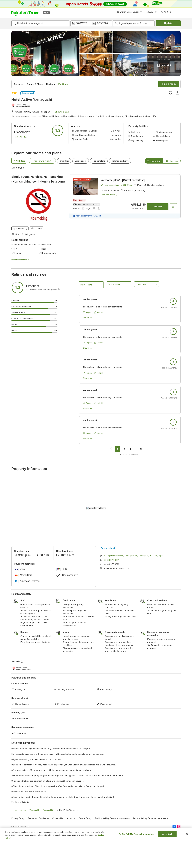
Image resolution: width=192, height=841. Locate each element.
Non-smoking (99, 161)
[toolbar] (91, 23)
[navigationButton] (111, 449)
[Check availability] (173, 206)
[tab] (154, 161)
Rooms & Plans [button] (35, 84)
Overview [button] (18, 84)
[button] (25, 13)
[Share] (178, 93)
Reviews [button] (50, 84)
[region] (96, 834)
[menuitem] (130, 12)
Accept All (167, 834)
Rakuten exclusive (120, 161)
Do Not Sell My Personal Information (150, 818)
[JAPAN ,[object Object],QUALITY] (21, 105)
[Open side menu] (178, 12)
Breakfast (64, 161)
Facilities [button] (63, 84)
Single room (80, 161)
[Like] (170, 93)
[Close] (187, 834)
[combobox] (40, 23)
